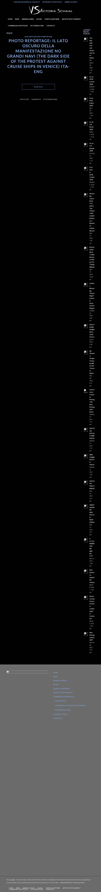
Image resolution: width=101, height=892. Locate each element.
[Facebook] (92, 2)
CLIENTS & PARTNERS (61, 688)
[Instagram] (80, 2)
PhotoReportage (44, 36)
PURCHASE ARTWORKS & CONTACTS (27, 2)
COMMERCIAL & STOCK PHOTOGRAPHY (70, 705)
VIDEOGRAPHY (60, 701)
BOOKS (56, 684)
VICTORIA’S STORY (60, 714)
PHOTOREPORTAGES (63, 710)
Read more (38, 87)
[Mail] (88, 2)
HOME (55, 672)
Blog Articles (30, 36)
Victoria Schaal (51, 99)
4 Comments (36, 99)
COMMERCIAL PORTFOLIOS (63, 696)
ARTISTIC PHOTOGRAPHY (63, 692)
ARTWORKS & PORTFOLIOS (52, 2)
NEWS (55, 676)
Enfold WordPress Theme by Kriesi (72, 883)
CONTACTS (57, 718)
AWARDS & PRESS (71, 2)
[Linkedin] (84, 2)
